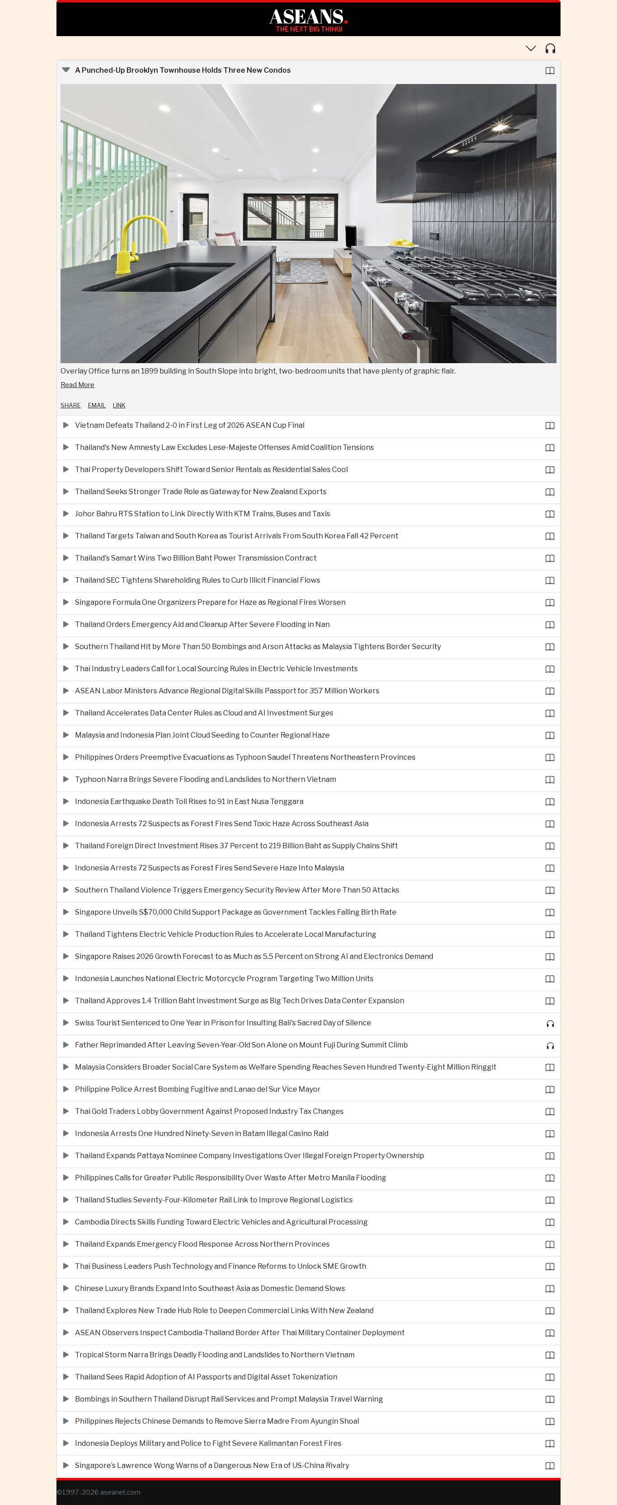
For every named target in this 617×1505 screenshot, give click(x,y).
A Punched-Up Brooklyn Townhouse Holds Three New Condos (183, 70)
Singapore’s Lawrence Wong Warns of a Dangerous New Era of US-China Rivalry (212, 1465)
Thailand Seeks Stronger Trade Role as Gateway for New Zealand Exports (201, 491)
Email (97, 405)
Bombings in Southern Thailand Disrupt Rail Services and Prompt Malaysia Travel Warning (229, 1399)
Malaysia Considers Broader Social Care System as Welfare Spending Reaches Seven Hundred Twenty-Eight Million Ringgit (285, 1067)
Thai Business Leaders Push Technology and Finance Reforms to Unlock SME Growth (220, 1266)
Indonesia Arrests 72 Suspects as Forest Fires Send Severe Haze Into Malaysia (209, 868)
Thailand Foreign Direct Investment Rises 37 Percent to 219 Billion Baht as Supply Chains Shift (236, 845)
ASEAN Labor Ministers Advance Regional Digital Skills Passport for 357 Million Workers (227, 691)
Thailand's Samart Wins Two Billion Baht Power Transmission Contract (196, 558)
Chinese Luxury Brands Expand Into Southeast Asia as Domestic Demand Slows (210, 1288)
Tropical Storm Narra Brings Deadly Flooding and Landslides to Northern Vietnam (215, 1355)
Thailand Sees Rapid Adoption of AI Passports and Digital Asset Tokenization (206, 1377)
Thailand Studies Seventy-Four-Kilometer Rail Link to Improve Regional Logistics (214, 1200)
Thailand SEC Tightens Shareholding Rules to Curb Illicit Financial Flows (197, 580)
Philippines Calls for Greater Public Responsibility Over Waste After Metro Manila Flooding (230, 1177)
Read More (77, 385)
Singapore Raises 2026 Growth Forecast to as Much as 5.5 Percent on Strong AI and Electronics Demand (254, 956)
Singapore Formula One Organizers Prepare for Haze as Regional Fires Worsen (210, 602)
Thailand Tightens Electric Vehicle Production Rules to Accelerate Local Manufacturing (225, 934)
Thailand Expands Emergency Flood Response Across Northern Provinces (202, 1244)
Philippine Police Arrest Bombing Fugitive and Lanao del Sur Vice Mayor (198, 1089)
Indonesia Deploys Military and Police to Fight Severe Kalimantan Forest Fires (208, 1443)
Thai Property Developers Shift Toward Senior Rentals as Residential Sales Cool (211, 469)
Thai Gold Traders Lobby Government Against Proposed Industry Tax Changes (209, 1111)
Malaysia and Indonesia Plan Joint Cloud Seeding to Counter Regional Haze (202, 735)
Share (71, 405)
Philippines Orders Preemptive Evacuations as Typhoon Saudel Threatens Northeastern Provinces (245, 757)
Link (119, 405)
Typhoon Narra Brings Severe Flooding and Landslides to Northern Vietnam (205, 779)
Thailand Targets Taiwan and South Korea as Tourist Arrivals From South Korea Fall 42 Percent (236, 536)
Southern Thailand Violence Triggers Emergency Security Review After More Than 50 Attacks (237, 890)
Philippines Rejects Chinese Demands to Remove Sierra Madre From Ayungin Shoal (217, 1421)
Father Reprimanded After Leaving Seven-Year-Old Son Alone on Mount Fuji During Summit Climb (241, 1045)
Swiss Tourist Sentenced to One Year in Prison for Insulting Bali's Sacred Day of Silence (223, 1023)
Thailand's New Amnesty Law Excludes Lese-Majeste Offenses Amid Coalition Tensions (224, 447)
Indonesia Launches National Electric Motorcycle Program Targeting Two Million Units (224, 978)
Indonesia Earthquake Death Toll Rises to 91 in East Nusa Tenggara (189, 801)
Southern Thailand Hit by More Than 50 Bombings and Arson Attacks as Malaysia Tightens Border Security (258, 646)
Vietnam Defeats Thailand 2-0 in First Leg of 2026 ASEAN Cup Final (189, 425)
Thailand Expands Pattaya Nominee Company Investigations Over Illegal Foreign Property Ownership (249, 1155)
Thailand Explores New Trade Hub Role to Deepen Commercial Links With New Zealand (224, 1310)
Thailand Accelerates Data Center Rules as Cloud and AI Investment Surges (204, 713)
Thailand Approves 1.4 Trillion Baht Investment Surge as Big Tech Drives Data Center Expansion (239, 1000)
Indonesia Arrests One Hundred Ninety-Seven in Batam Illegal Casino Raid (201, 1133)
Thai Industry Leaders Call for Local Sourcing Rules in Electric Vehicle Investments (216, 668)
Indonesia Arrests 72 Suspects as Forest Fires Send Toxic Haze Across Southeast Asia (222, 823)
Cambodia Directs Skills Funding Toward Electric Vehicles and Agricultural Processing (221, 1222)
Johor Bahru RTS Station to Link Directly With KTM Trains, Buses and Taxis (202, 513)
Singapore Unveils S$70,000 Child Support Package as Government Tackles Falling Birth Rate (236, 912)
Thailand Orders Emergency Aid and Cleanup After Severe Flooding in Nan (202, 624)
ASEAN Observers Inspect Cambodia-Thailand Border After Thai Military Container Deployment (240, 1332)
